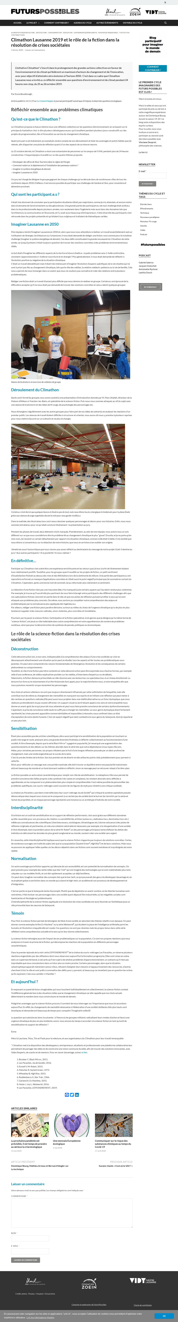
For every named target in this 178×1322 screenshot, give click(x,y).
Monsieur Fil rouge (148, 221)
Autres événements (107, 23)
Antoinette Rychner (148, 269)
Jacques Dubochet (147, 265)
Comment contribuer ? (56, 23)
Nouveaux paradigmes (108, 33)
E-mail (15, 1246)
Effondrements (146, 208)
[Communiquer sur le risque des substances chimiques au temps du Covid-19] (114, 1126)
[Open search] (165, 23)
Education (67, 33)
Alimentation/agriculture (23, 33)
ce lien (84, 1052)
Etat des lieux (146, 204)
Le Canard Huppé (45, 101)
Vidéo (142, 230)
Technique (144, 213)
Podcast (143, 234)
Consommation (55, 33)
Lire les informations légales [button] (40, 1317)
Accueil (17, 23)
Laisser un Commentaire (35, 50)
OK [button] (164, 1316)
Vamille (143, 226)
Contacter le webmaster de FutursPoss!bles (89, 1305)
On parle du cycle (132, 23)
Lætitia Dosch (145, 272)
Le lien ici (143, 152)
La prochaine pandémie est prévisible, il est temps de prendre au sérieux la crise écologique (29, 1143)
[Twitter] (165, 2)
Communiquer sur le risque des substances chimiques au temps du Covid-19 (113, 1143)
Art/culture (41, 33)
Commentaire (19, 1196)
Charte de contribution (143, 1305)
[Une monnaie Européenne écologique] (72, 1126)
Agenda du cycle (83, 23)
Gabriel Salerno (146, 262)
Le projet (31, 23)
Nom (14, 1233)
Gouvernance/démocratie (85, 33)
